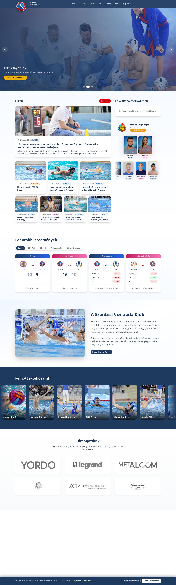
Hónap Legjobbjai (113, 4)
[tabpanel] (88, 273)
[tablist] (48, 248)
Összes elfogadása (151, 581)
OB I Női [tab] (43, 248)
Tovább (104, 101)
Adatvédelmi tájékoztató (81, 581)
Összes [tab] (20, 248)
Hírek (93, 4)
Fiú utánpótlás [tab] (57, 248)
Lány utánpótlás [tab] (73, 248)
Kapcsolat (127, 4)
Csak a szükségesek (131, 581)
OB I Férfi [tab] (31, 248)
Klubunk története (99, 352)
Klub (100, 4)
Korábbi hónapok (137, 130)
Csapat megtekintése (15, 78)
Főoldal (72, 4)
